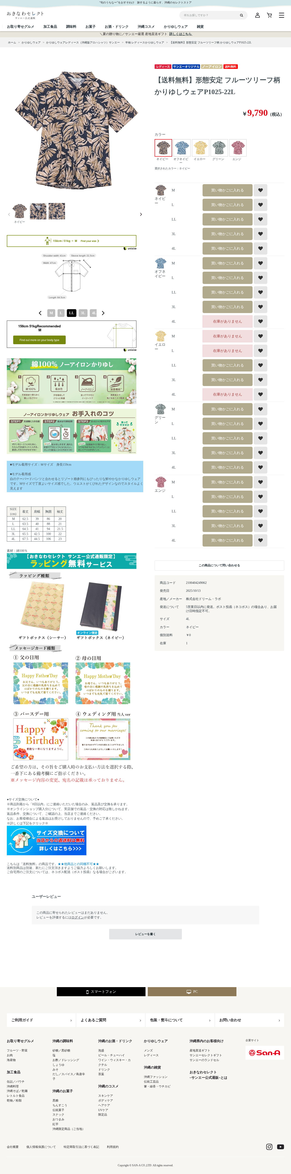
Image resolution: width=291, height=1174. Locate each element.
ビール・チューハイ (111, 1055)
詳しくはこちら (181, 34)
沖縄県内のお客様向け (207, 1041)
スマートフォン (103, 991)
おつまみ (58, 1119)
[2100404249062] (19, 211)
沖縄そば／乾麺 (17, 1091)
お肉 (10, 1055)
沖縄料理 (13, 1086)
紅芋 (55, 1124)
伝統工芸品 (151, 1081)
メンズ (148, 1050)
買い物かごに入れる (227, 190)
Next (141, 214)
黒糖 (55, 1100)
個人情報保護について (41, 1147)
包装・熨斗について (166, 1020)
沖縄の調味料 (63, 1041)
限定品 (102, 1114)
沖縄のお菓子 (63, 1091)
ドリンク (104, 1069)
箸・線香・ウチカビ (157, 1086)
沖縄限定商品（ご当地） (69, 1129)
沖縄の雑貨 (152, 1067)
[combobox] (72, 313)
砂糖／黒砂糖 (61, 1050)
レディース (151, 1055)
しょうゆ (58, 1064)
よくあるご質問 (93, 1020)
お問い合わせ (230, 1020)
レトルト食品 (16, 1095)
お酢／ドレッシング (66, 1060)
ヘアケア (104, 1105)
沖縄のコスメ (108, 1086)
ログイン (77, 917)
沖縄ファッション (156, 1077)
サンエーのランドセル (204, 1060)
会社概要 (13, 1147)
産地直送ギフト (200, 1050)
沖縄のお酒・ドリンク (115, 1041)
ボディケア (105, 1100)
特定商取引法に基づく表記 (81, 1147)
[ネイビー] (75, 131)
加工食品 (13, 1072)
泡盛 (101, 1050)
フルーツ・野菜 (17, 1050)
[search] (243, 15)
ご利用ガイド (22, 1020)
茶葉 (101, 1074)
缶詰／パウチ (16, 1081)
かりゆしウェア (156, 1041)
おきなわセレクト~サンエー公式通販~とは (208, 1074)
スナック (58, 1114)
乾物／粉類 (14, 1100)
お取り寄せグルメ (20, 1041)
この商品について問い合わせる (219, 565)
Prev (9, 214)
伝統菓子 (58, 1110)
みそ (55, 1069)
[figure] (40, 313)
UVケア (103, 1110)
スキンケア (105, 1095)
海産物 (11, 1060)
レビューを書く (145, 934)
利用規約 (113, 1147)
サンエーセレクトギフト (206, 1055)
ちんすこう (60, 1105)
